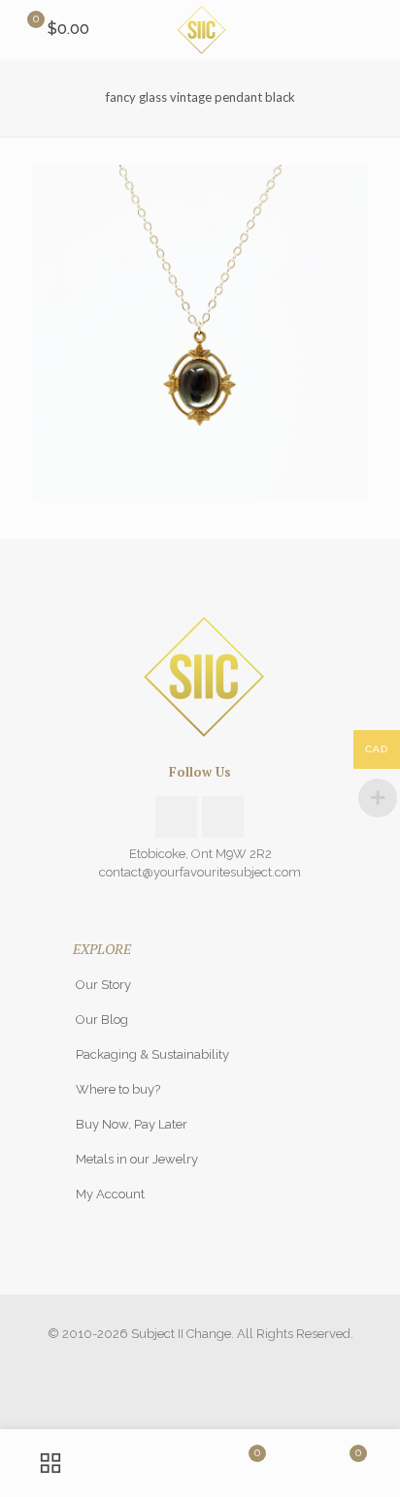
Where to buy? (118, 1089)
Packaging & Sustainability (152, 1054)
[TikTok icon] (221, 1361)
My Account (110, 1194)
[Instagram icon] (200, 1361)
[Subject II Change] (200, 29)
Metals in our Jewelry (137, 1159)
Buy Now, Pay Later (131, 1124)
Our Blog (102, 1019)
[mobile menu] (373, 29)
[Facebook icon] (180, 1361)
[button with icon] (176, 817)
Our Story (103, 984)
